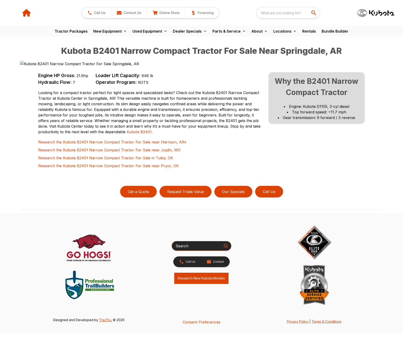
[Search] (226, 245)
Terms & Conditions (326, 321)
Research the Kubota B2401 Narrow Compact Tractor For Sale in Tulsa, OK (105, 158)
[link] (166, 13)
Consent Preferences (201, 322)
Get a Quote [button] (138, 191)
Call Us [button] (269, 191)
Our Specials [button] (233, 191)
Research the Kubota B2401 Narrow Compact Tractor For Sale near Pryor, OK (108, 165)
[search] (314, 12)
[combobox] (288, 12)
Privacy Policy (298, 321)
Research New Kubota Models (201, 278)
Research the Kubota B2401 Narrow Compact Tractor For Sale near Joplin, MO (109, 150)
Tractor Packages (71, 31)
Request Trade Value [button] (185, 191)
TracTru (105, 320)
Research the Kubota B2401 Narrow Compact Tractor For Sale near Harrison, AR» (112, 142)
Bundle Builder (335, 31)
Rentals (309, 31)
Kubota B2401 (139, 131)
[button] (96, 13)
